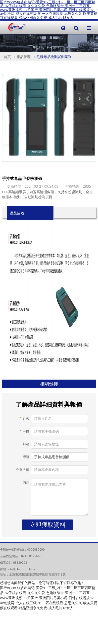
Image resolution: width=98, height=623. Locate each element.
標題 (26, 457)
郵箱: (4, 569)
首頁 (7, 56)
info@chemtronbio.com (24, 569)
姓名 (24, 418)
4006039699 (36, 549)
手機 (24, 431)
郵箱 (26, 444)
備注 (26, 482)
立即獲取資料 (47, 524)
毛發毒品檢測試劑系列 (54, 56)
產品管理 (24, 56)
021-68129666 (31, 556)
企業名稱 (22, 470)
